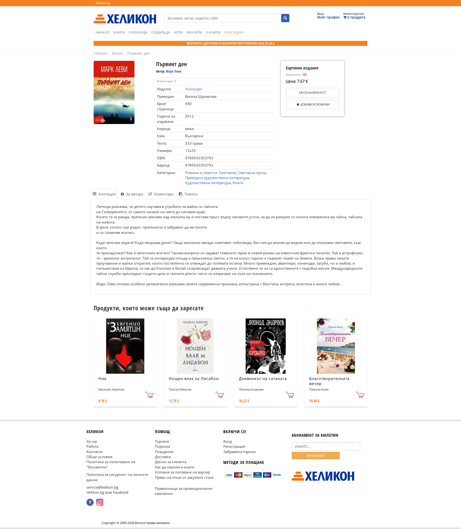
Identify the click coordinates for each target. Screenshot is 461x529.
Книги (119, 32)
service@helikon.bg (102, 487)
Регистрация (234, 446)
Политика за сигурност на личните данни (117, 477)
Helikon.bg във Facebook (107, 492)
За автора (134, 194)
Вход (227, 441)
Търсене (162, 441)
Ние (102, 378)
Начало (102, 32)
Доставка (163, 456)
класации (233, 32)
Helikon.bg (103, 3)
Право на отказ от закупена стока (184, 477)
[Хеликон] (125, 15)
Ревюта (190, 194)
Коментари (163, 194)
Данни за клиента (170, 462)
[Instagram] (99, 502)
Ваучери (194, 32)
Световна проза (252, 172)
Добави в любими (314, 104)
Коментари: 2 (166, 81)
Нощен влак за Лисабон (194, 378)
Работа (92, 446)
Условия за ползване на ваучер (182, 472)
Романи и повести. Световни (210, 172)
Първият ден (138, 53)
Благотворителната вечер (329, 381)
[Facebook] (90, 502)
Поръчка (162, 446)
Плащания (164, 451)
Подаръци (160, 32)
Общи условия (99, 456)
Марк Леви (173, 71)
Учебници (138, 32)
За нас (91, 441)
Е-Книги (213, 32)
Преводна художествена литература (217, 177)
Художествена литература (208, 182)
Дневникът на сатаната (263, 378)
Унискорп (193, 89)
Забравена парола (239, 451)
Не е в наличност (312, 92)
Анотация (106, 194)
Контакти (94, 451)
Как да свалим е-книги (174, 467)
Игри (178, 32)
